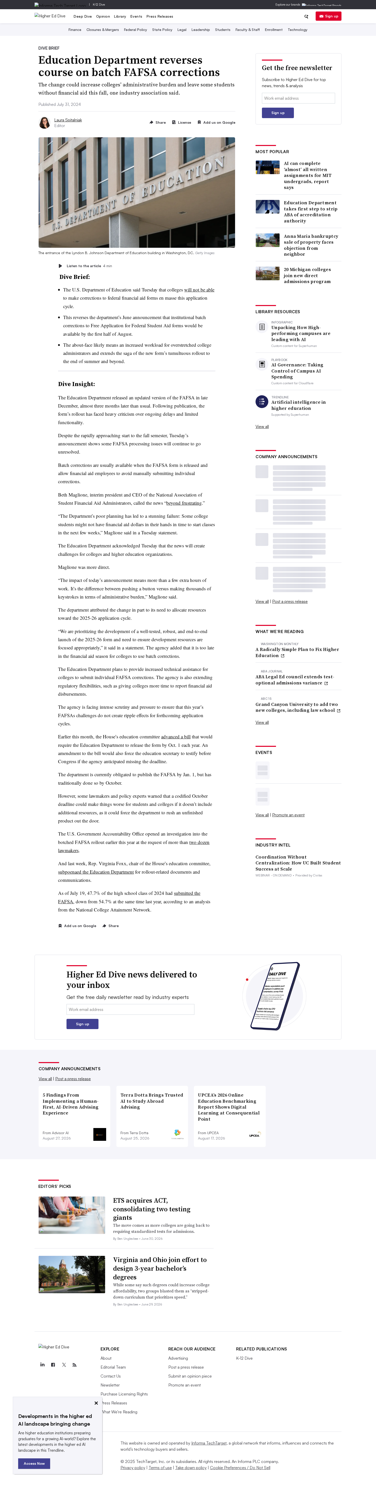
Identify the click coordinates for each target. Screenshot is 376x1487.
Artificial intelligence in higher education (298, 405)
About (106, 1358)
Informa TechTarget (209, 1443)
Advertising (178, 1358)
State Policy (162, 29)
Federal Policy (135, 29)
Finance (75, 29)
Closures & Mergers (102, 29)
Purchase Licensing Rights (124, 1393)
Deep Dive (83, 16)
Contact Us (111, 1376)
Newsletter (110, 1385)
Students (222, 29)
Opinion (103, 16)
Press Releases (160, 16)
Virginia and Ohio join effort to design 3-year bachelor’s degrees (160, 1268)
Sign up (331, 16)
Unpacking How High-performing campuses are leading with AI (300, 333)
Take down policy (191, 1467)
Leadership (201, 29)
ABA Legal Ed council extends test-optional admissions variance (295, 680)
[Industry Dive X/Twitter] (64, 1365)
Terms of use (160, 1467)
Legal (182, 29)
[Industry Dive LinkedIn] (42, 1365)
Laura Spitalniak (68, 119)
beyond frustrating (184, 503)
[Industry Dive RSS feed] (74, 1365)
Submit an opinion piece (190, 1376)
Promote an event (288, 814)
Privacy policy (132, 1467)
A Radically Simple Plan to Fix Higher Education (297, 652)
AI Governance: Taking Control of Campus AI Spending (297, 371)
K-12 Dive (99, 4)
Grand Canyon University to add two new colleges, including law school (297, 707)
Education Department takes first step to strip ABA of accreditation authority (311, 212)
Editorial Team (113, 1367)
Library (120, 16)
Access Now (34, 1463)
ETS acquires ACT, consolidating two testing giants (151, 1209)
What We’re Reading (119, 1411)
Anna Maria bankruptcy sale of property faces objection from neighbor (311, 245)
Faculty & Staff (248, 29)
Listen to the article (89, 266)
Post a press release (290, 601)
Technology (297, 29)
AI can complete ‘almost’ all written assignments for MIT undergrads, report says (308, 175)
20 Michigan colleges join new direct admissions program (307, 275)
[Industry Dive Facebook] (53, 1365)
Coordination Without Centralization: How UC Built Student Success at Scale (298, 863)
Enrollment (274, 29)
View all (262, 426)
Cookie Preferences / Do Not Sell (240, 1467)
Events (136, 16)
